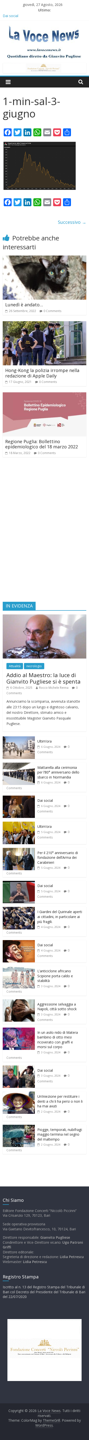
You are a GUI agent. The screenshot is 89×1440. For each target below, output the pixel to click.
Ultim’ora (44, 741)
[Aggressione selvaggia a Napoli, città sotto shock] (19, 1002)
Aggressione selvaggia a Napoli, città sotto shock (57, 1006)
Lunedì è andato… (24, 305)
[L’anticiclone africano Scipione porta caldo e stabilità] (19, 968)
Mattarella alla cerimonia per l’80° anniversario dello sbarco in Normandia (58, 772)
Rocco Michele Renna (53, 688)
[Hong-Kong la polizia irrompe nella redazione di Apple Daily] (44, 324)
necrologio (34, 666)
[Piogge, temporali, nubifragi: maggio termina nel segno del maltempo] (19, 1127)
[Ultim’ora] (19, 739)
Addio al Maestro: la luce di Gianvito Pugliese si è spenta (43, 678)
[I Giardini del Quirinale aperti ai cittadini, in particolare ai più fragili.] (19, 909)
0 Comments (52, 311)
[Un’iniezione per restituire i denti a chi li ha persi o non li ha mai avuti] (19, 1094)
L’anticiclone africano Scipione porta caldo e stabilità (55, 976)
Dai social (45, 800)
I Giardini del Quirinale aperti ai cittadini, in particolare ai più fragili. (59, 916)
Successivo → (72, 222)
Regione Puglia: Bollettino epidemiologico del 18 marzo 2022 (41, 444)
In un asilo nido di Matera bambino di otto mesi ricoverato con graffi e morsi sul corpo (57, 1039)
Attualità (15, 666)
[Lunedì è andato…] (44, 258)
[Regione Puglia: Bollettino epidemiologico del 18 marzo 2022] (44, 395)
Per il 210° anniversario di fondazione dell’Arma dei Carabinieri (57, 857)
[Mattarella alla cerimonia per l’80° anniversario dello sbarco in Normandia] (19, 765)
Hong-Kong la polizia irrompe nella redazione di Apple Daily (42, 373)
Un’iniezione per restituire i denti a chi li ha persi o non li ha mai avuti (60, 1101)
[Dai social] (19, 798)
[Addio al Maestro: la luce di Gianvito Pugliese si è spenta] (44, 617)
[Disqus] (44, 532)
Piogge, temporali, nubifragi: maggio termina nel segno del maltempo (59, 1134)
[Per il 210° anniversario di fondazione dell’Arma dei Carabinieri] (19, 850)
